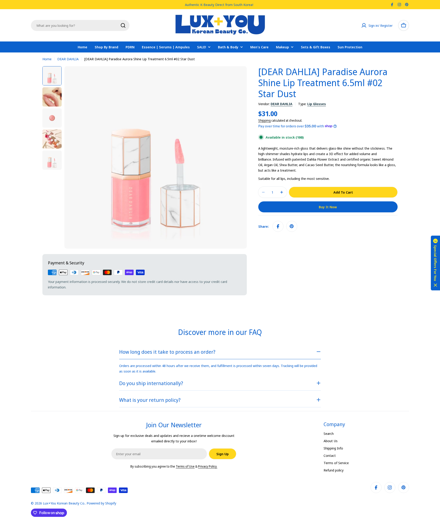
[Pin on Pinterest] (291, 226)
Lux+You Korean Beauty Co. (64, 503)
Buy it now (328, 207)
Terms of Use (185, 466)
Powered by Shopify (101, 503)
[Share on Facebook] (277, 226)
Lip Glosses (316, 103)
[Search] (123, 25)
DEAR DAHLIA (68, 59)
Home (47, 59)
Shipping (264, 120)
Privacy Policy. (207, 466)
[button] (435, 263)
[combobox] (80, 25)
